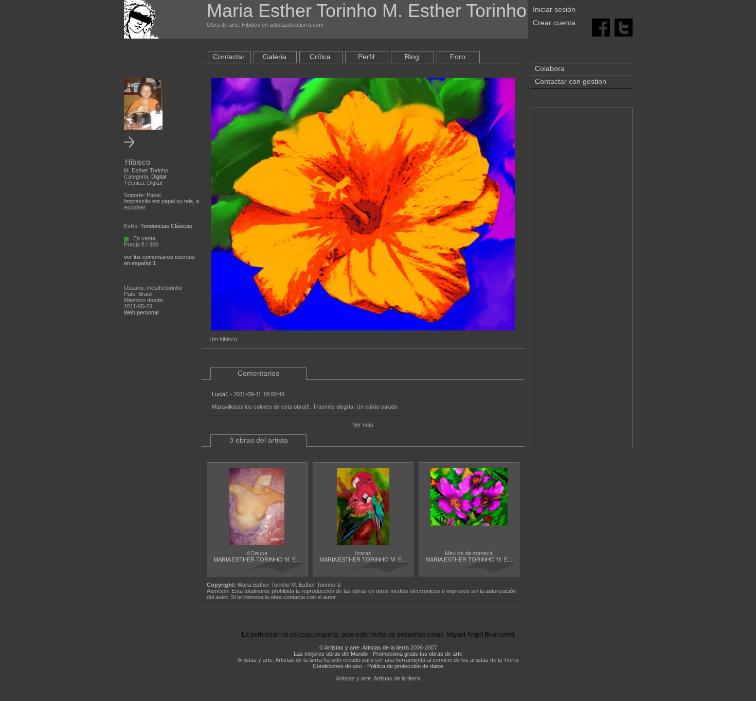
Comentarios (258, 373)
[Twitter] (624, 27)
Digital (158, 176)
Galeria (274, 56)
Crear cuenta (554, 23)
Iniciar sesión (554, 9)
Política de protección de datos (405, 666)
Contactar (229, 56)
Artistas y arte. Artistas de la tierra (367, 647)
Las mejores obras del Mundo (331, 654)
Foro (457, 56)
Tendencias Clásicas (166, 226)
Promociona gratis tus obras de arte (417, 654)
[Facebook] (601, 27)
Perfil (366, 56)
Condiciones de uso (337, 666)
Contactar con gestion (570, 81)
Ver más (363, 425)
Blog (412, 56)
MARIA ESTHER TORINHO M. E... (256, 559)
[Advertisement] (581, 283)
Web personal (141, 312)
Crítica (320, 56)
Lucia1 (220, 394)
